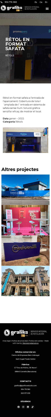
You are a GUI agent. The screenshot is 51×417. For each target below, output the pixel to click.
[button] (47, 8)
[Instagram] (23, 407)
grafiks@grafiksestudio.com (25, 386)
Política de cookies (36, 341)
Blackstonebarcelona (31, 343)
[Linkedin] (28, 407)
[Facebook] (19, 407)
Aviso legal (6, 341)
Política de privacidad (20, 341)
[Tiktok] (33, 407)
